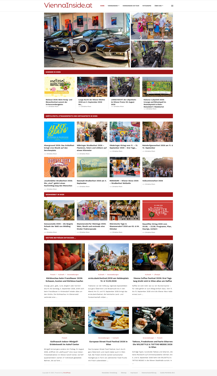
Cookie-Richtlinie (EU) (167, 373)
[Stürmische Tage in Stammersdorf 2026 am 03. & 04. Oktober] (125, 210)
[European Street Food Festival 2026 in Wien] (108, 320)
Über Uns (158, 6)
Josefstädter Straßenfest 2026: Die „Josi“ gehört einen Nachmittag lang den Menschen (58, 183)
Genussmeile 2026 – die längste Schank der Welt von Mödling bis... (58, 226)
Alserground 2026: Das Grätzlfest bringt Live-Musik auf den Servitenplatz (59, 148)
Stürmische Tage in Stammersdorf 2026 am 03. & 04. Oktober (124, 226)
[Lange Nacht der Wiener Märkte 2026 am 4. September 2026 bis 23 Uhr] (92, 87)
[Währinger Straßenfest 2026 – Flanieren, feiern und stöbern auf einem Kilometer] (92, 132)
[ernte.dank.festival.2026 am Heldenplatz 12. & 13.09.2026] (108, 257)
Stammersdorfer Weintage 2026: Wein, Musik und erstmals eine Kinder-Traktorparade (150, 33)
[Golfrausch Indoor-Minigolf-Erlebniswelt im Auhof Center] (64, 320)
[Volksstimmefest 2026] (157, 167)
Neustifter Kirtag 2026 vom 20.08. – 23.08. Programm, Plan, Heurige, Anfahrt (157, 226)
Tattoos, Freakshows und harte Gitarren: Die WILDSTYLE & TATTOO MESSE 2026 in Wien (152, 344)
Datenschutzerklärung (149, 373)
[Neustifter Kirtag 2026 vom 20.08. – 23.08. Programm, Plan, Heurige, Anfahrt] (157, 210)
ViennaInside (113, 6)
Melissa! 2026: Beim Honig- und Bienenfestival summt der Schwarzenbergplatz (59, 102)
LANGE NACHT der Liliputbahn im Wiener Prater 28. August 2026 (151, 63)
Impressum (134, 373)
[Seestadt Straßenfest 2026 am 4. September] (92, 167)
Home (102, 6)
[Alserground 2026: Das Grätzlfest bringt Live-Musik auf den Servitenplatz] (59, 132)
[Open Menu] (172, 6)
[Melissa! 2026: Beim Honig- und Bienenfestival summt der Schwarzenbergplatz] (59, 87)
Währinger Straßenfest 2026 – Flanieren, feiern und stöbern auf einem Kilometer (92, 148)
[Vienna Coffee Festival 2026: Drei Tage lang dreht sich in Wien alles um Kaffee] (152, 257)
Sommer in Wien (53, 72)
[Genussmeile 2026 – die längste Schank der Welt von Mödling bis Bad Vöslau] (59, 210)
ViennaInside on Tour (131, 6)
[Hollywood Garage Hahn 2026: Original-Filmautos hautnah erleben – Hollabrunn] (87, 40)
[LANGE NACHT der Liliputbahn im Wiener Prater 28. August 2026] (152, 54)
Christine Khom (53, 106)
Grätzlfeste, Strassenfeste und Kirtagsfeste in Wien (71, 116)
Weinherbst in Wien (55, 195)
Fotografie (147, 6)
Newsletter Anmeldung (109, 373)
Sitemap (123, 373)
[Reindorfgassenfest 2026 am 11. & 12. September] (157, 132)
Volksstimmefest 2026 (152, 181)
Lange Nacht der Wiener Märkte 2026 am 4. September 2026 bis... (91, 102)
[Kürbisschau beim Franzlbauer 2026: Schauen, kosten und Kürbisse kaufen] (64, 257)
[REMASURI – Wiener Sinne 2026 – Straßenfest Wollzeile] (125, 167)
